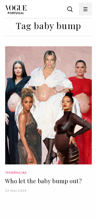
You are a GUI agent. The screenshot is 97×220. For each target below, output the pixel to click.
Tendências (16, 172)
